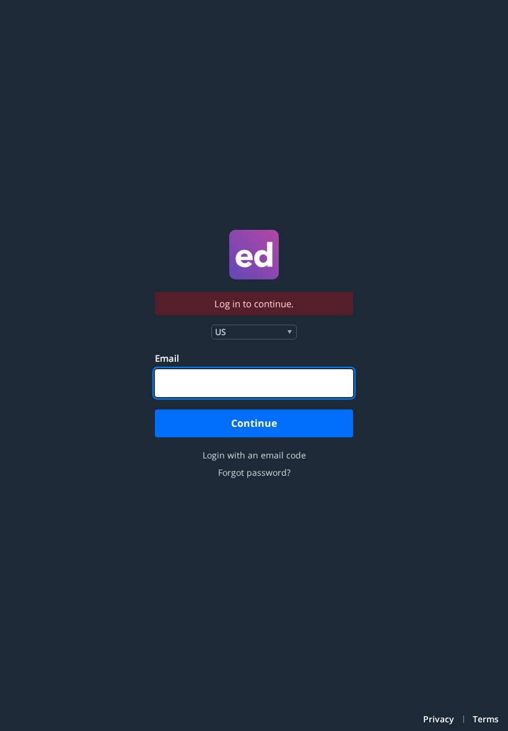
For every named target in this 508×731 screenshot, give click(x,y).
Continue (254, 423)
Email (167, 358)
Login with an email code (254, 455)
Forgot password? (254, 472)
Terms (486, 719)
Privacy (438, 719)
